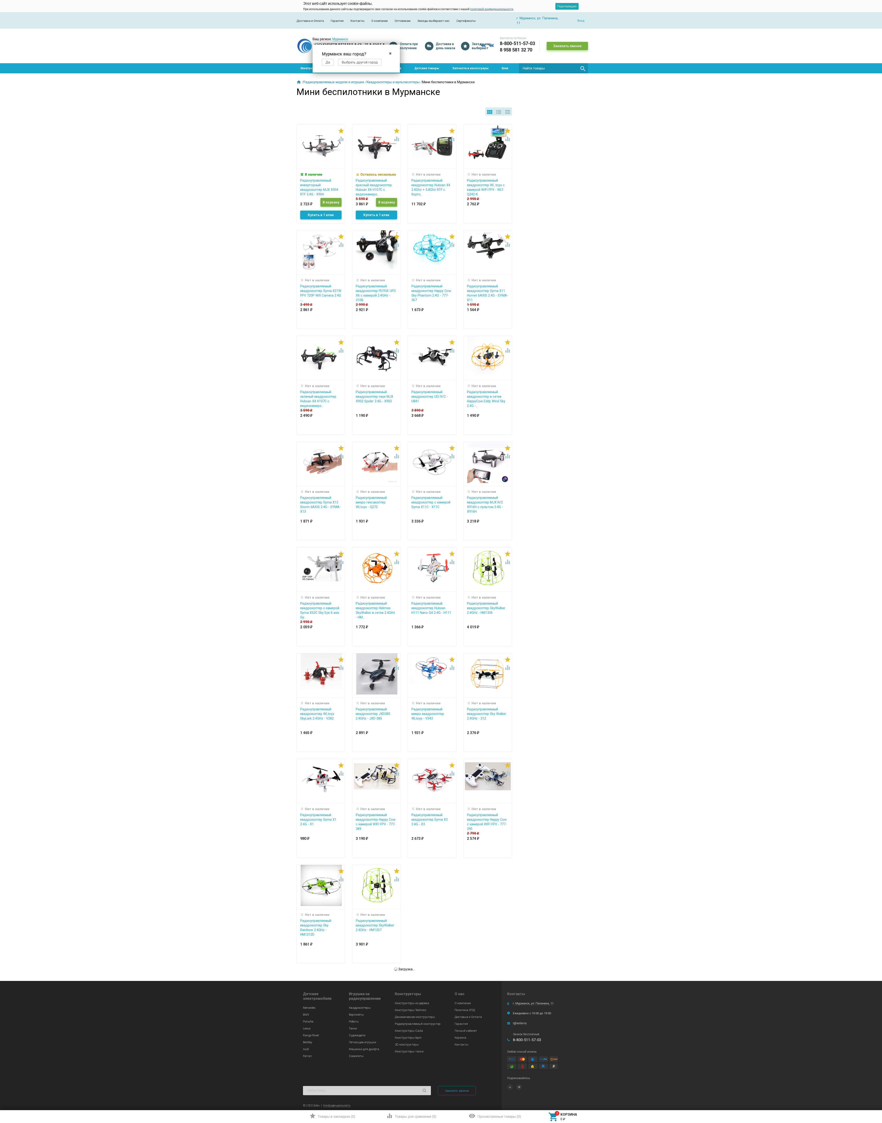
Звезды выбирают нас (433, 21)
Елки (505, 68)
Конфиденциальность (337, 1105)
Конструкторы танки (409, 1051)
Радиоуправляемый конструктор (418, 1024)
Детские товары (426, 68)
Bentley (307, 1042)
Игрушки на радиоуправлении (365, 996)
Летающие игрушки (362, 1042)
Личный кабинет (466, 1030)
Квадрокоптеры (360, 1007)
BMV (306, 1014)
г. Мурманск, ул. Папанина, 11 (533, 1003)
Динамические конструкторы (415, 1017)
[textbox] (553, 68)
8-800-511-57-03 (517, 43)
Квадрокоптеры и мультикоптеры (393, 82)
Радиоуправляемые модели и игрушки (333, 82)
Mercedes (309, 1007)
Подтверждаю (567, 6)
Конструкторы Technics (410, 1010)
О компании (379, 21)
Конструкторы (408, 994)
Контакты (358, 21)
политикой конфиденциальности (491, 9)
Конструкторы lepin (408, 1037)
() (332, 1115)
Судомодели (357, 1035)
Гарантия (337, 21)
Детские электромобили (317, 996)
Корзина (460, 1037)
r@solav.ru (520, 1023)
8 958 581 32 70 (516, 50)
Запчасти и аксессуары (470, 68)
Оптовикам (402, 21)
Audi (306, 1049)
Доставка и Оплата (310, 21)
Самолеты (356, 1056)
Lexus (307, 1028)
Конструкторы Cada (409, 1030)
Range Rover (311, 1035)
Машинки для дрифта (364, 1049)
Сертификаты (466, 21)
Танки (353, 1028)
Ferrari (307, 1056)
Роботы (354, 1021)
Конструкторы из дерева (412, 1003)
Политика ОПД (465, 1010)
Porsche (308, 1021)
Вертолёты (356, 1014)
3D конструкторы (407, 1044)
